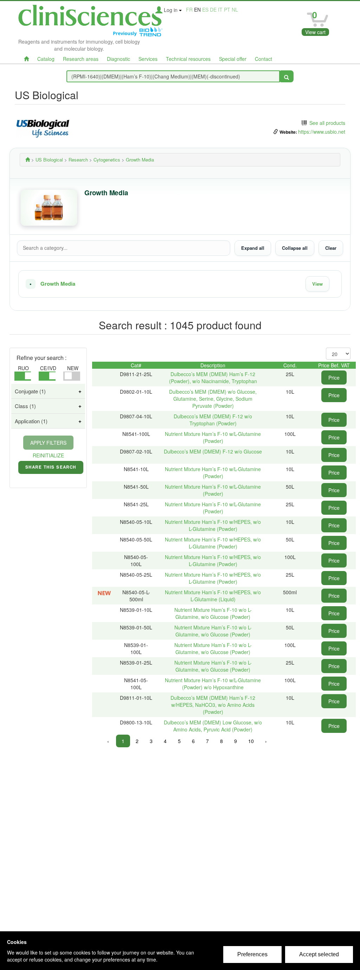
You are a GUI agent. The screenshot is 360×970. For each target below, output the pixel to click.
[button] (180, 284)
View (317, 283)
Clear (330, 248)
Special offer (232, 58)
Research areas (80, 58)
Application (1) (31, 421)
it (220, 9)
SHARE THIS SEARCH (50, 469)
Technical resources (188, 58)
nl (235, 9)
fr (189, 9)
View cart (315, 32)
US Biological (49, 159)
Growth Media (57, 283)
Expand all (252, 248)
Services (148, 58)
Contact (263, 58)
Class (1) (25, 406)
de (213, 9)
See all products (327, 122)
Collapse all (295, 248)
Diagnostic (118, 58)
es (205, 9)
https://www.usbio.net (321, 131)
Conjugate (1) (30, 391)
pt (227, 9)
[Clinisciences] (27, 159)
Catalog (45, 58)
